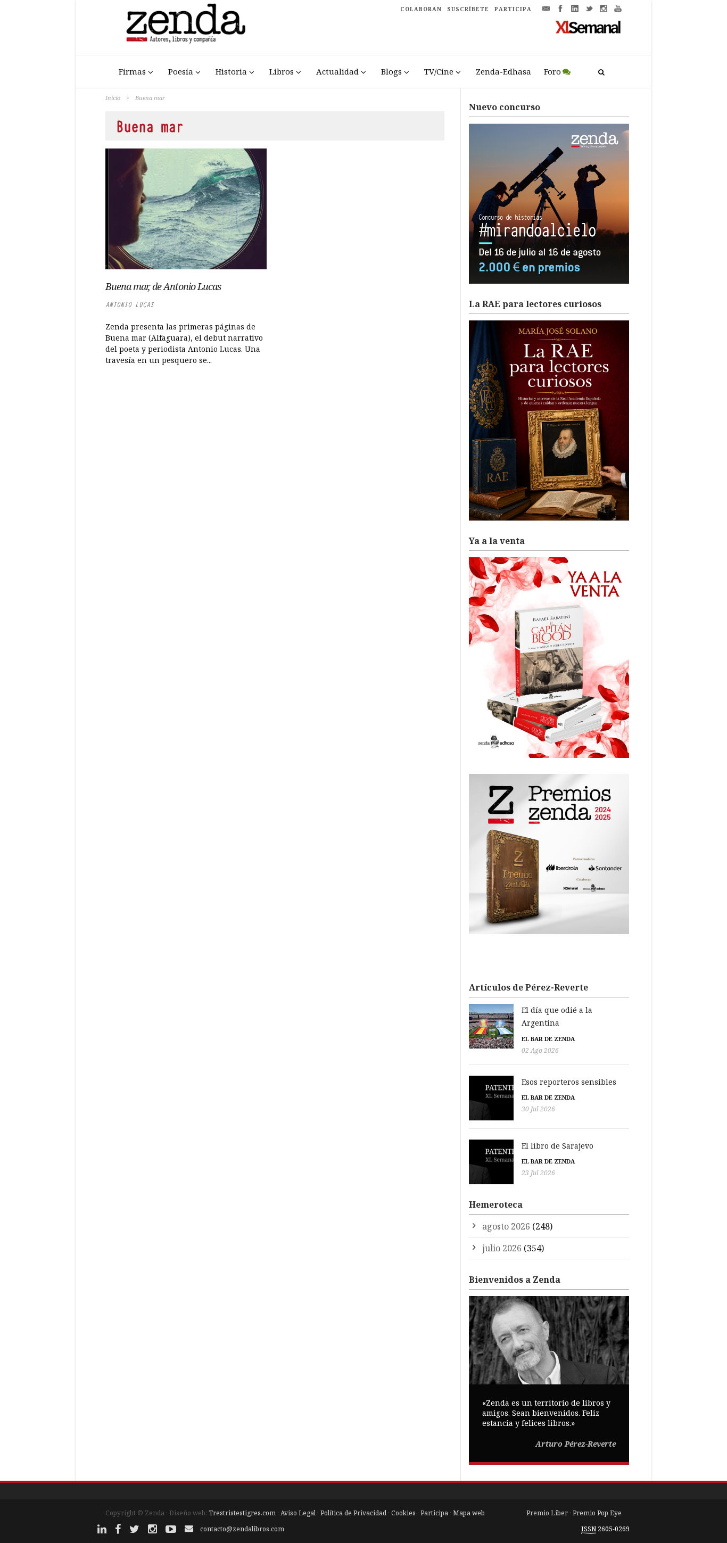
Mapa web (469, 1512)
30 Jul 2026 (538, 1108)
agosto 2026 (506, 1226)
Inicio (112, 98)
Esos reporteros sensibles (569, 1082)
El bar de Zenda (548, 1039)
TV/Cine (438, 71)
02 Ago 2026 (540, 1050)
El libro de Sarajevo (557, 1146)
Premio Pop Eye (597, 1512)
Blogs (391, 71)
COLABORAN (421, 9)
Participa (434, 1512)
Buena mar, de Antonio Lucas (163, 286)
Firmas (132, 71)
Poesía (180, 71)
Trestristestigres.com (242, 1512)
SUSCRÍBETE (468, 9)
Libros (281, 71)
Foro (552, 71)
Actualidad (337, 71)
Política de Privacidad (353, 1512)
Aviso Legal (298, 1512)
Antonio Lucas (129, 304)
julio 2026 (502, 1248)
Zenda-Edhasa (503, 71)
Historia (231, 71)
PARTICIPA (513, 9)
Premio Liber (547, 1512)
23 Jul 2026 (538, 1172)
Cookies (403, 1512)
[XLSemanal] (588, 26)
